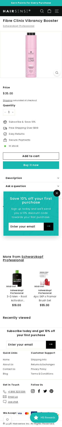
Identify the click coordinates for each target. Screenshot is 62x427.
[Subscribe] (48, 226)
